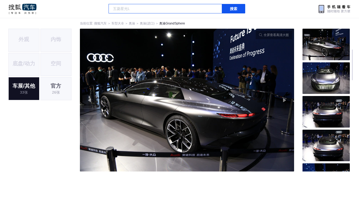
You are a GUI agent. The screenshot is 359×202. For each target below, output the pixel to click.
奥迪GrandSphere (172, 23)
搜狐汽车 (22, 9)
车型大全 (117, 23)
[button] (133, 100)
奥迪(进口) (147, 23)
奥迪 (132, 23)
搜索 (233, 9)
